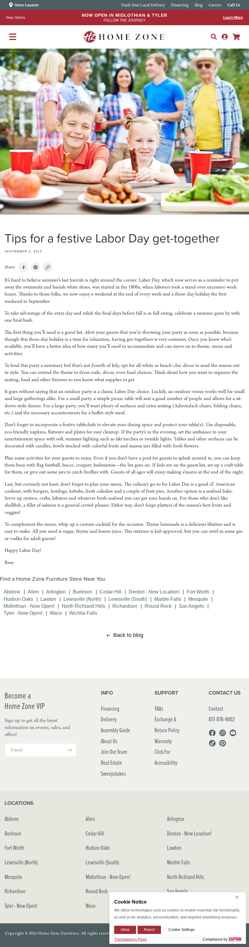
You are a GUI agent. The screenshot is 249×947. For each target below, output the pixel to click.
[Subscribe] (69, 750)
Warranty (163, 741)
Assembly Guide (115, 730)
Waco (56, 613)
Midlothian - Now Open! (29, 606)
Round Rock (158, 606)
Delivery (109, 719)
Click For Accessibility (166, 757)
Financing (110, 708)
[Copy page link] (48, 267)
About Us (109, 741)
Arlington (56, 591)
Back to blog (128, 635)
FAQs (159, 708)
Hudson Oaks (18, 599)
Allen (33, 591)
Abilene (12, 591)
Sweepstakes (113, 773)
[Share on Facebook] (23, 267)
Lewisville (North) (82, 599)
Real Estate (111, 762)
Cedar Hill (110, 591)
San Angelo (191, 606)
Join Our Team (114, 751)
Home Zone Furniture (58, 933)
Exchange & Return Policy (167, 724)
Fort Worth (198, 591)
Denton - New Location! (154, 591)
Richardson (124, 606)
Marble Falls (167, 599)
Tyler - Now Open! (23, 613)
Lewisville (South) (127, 599)
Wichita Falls (83, 613)
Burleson (82, 591)
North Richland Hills (83, 606)
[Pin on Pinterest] (35, 267)
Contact (216, 708)
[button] (214, 37)
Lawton (48, 599)
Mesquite (198, 599)
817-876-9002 (222, 719)
